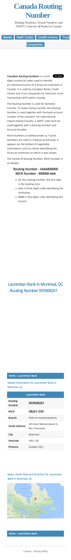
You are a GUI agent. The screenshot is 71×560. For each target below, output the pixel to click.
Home (12, 375)
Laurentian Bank (27, 375)
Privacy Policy (41, 551)
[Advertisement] (35, 62)
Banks (7, 37)
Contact (27, 551)
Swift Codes (25, 37)
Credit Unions (48, 37)
